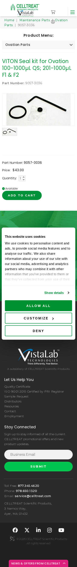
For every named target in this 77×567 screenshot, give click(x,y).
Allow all (38, 305)
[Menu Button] (72, 12)
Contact (10, 411)
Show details (54, 293)
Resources (11, 406)
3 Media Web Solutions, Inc (12, 539)
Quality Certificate (17, 386)
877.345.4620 (28, 486)
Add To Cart (22, 195)
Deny (38, 330)
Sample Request (16, 396)
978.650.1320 (26, 491)
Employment (14, 416)
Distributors (12, 401)
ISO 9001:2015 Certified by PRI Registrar (34, 391)
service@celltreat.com (33, 496)
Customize (36, 318)
